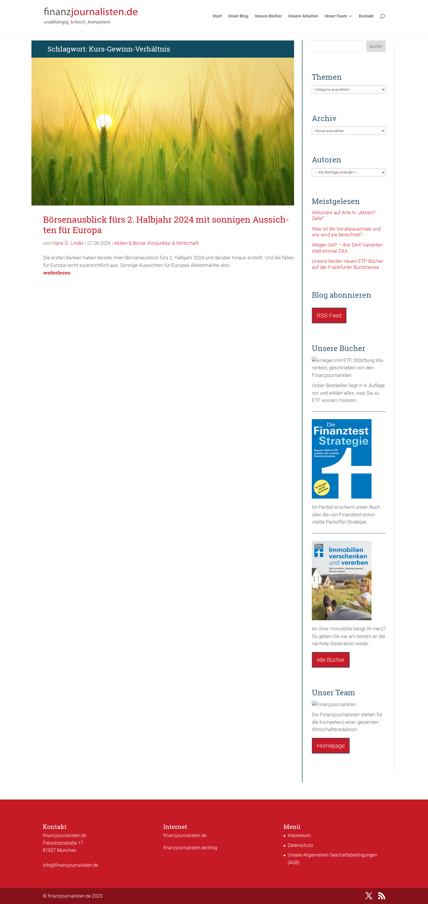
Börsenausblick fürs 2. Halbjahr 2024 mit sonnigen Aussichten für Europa (166, 224)
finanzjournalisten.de (184, 835)
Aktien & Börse (130, 243)
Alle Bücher (331, 659)
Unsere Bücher (268, 16)
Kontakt (366, 16)
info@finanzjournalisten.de (70, 865)
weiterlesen (56, 272)
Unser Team (336, 16)
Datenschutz (300, 845)
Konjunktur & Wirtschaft (173, 243)
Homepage (331, 745)
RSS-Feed (329, 315)
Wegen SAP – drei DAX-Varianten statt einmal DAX (347, 248)
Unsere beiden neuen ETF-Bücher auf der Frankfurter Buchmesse (347, 264)
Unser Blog (238, 16)
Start (217, 16)
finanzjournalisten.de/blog (190, 847)
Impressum (299, 835)
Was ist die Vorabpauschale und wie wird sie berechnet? (346, 231)
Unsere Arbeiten (303, 16)
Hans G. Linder (68, 243)
